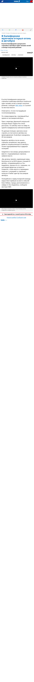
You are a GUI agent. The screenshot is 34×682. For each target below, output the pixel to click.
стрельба (20, 55)
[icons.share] (31, 1)
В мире (8, 33)
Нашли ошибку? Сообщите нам (16, 217)
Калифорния (6, 55)
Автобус (13, 55)
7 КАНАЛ (3, 33)
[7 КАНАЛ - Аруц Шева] (17, 1)
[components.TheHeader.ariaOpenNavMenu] (5, 1)
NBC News (18, 105)
